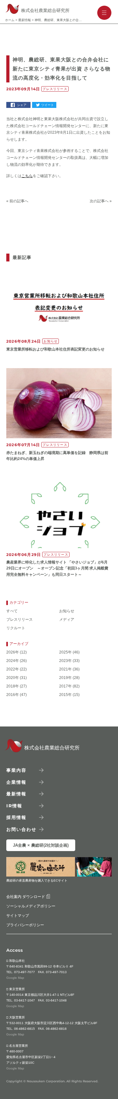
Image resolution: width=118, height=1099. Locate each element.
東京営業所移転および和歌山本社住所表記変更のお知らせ (55, 349)
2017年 (65, 686)
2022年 (12, 669)
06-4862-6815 (24, 1028)
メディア (66, 620)
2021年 (65, 669)
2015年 (65, 695)
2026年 (12, 652)
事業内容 (16, 770)
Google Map (15, 977)
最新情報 (24, 20)
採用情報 (16, 817)
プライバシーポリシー (25, 925)
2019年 (65, 678)
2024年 (12, 661)
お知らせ (66, 611)
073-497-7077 (24, 972)
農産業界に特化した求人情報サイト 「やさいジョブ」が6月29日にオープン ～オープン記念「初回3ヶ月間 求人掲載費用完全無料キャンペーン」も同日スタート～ (57, 568)
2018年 (12, 686)
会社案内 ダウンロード (26, 896)
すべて (12, 611)
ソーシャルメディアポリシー (30, 906)
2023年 (65, 661)
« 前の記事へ (17, 201)
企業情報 (16, 781)
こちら (27, 176)
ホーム (9, 20)
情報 (14, 805)
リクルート (15, 628)
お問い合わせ (21, 829)
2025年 (65, 652)
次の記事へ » (101, 201)
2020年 (12, 678)
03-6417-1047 (24, 1000)
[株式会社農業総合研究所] (11, 750)
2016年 (12, 695)
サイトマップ (17, 915)
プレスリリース (19, 620)
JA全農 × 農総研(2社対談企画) (41, 845)
